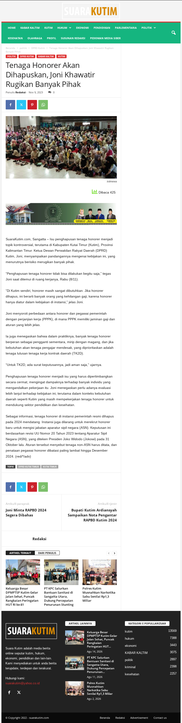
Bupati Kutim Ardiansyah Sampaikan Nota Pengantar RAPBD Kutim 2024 (92, 515)
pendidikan (102, 27)
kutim (48, 27)
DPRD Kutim (38, 48)
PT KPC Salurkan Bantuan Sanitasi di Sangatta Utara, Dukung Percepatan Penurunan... (100, 665)
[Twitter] (21, 104)
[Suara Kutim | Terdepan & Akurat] (91, 11)
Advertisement (139, 717)
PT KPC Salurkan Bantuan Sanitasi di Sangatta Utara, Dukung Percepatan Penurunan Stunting (58, 596)
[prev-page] (108, 553)
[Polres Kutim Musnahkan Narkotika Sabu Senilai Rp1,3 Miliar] (99, 572)
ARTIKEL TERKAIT (20, 553)
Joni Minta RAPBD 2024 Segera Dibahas (26, 512)
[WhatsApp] (43, 104)
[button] (173, 33)
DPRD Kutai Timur (28, 466)
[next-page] (114, 553)
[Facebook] (10, 104)
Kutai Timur (50, 466)
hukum (62, 27)
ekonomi (82, 27)
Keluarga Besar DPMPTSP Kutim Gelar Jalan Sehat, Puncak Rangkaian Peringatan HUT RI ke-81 (22, 596)
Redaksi (20, 92)
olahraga (34, 38)
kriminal (130, 667)
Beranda (10, 48)
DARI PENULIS (47, 553)
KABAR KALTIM (30, 27)
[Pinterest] (32, 104)
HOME (12, 27)
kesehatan (15, 38)
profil (51, 38)
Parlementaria (126, 27)
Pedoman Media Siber (105, 38)
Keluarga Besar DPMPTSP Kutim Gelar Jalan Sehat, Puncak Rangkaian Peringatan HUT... (102, 639)
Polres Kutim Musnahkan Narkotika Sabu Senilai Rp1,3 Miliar (98, 594)
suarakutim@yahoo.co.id (22, 683)
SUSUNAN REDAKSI (73, 38)
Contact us (160, 717)
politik (146, 27)
